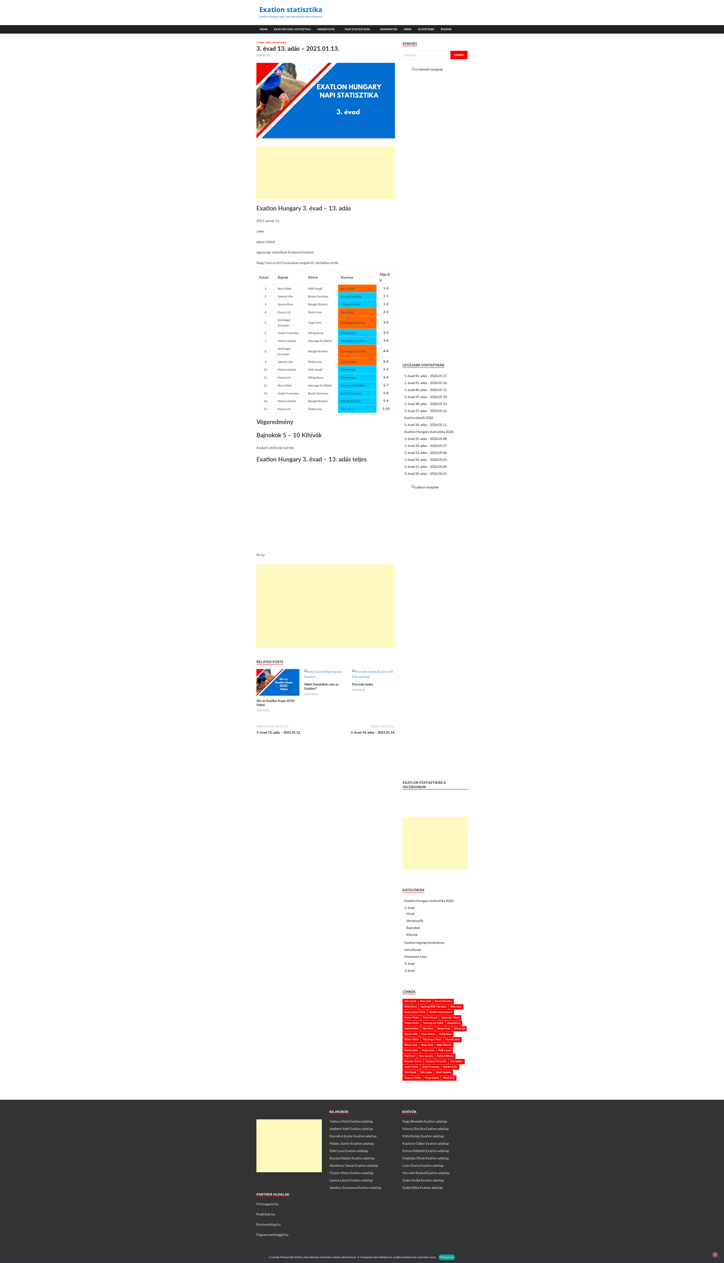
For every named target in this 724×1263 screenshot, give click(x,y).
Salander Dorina (413, 1061)
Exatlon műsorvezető (440, 1012)
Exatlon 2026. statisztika (292, 29)
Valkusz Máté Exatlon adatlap (351, 1121)
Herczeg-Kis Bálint (433, 1023)
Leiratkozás (412, 949)
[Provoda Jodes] (373, 675)
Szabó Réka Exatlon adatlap (422, 1187)
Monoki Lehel (452, 1039)
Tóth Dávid (410, 1072)
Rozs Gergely (426, 1056)
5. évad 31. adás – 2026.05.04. (425, 466)
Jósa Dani (428, 1028)
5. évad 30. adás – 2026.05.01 (425, 473)
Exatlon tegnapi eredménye (424, 942)
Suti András (456, 1061)
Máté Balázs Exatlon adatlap (423, 1136)
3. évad (260, 42)
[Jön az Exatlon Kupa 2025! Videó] (277, 683)
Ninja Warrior (444, 1045)
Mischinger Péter (432, 1039)
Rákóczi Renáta (445, 1056)
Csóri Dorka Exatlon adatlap (423, 1165)
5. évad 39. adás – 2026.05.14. (425, 397)
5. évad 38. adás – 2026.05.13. (425, 404)
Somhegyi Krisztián (436, 1061)
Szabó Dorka (411, 1067)
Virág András (432, 1078)
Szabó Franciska (430, 1067)
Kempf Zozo (443, 1028)
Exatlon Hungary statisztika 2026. (429, 432)
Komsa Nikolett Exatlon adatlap (425, 1151)
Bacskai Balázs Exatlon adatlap (352, 1158)
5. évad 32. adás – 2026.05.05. (425, 459)
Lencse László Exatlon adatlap (351, 1180)
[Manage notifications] (715, 1255)
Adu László (410, 1001)
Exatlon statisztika (290, 9)
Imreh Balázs (411, 1028)
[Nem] (719, 1257)
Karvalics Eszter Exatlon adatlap (353, 1136)
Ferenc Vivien (411, 1017)
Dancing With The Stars (433, 1006)
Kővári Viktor (411, 1039)
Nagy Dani (427, 1045)
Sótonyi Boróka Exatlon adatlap (425, 1129)
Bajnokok (413, 928)
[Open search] (466, 29)
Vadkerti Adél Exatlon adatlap (351, 1129)
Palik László (444, 1050)
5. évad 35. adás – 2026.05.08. (425, 439)
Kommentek (388, 29)
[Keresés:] (435, 55)
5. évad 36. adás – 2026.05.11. (425, 425)
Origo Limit (428, 1050)
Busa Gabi (425, 1001)
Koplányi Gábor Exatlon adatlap (425, 1143)
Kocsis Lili (459, 1028)
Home (264, 29)
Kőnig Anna (445, 1034)
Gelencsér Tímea (450, 1017)
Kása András (428, 1034)
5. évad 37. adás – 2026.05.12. (425, 411)
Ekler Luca (456, 1006)
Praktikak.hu (265, 1214)
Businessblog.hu (268, 1224)
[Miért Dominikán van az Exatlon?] (325, 675)
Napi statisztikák (357, 29)
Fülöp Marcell (430, 1017)
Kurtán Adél (410, 1034)
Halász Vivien (411, 1023)
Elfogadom (446, 1257)
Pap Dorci (409, 1056)
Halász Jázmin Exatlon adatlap (352, 1143)
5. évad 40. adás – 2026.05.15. (425, 390)
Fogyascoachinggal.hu (272, 1234)
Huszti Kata (453, 1023)
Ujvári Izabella (443, 1072)
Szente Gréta (450, 1067)
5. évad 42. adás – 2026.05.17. (425, 376)
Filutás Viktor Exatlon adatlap (351, 1173)
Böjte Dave (410, 1006)
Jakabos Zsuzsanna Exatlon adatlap (355, 1187)
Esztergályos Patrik (414, 1012)
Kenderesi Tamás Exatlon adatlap (354, 1165)
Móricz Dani (410, 1045)
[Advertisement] (325, 172)
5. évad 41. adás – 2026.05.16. (425, 383)
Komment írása (415, 956)
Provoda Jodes (362, 684)
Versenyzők (326, 29)
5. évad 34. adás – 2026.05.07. (425, 446)
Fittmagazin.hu (267, 1204)
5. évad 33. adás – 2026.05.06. (425, 453)
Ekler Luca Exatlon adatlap (349, 1151)
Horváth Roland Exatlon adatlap (425, 1173)
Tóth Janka (426, 1072)
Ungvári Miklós (412, 1078)
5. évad (409, 908)
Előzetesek (426, 29)
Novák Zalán (411, 1050)
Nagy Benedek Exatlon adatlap (424, 1121)
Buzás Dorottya (443, 1001)
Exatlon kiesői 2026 (418, 418)
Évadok (446, 29)
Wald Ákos (449, 1078)
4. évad (409, 963)
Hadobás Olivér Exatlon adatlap (425, 1158)
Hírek (408, 29)
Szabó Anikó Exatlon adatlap (423, 1180)
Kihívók (412, 935)
